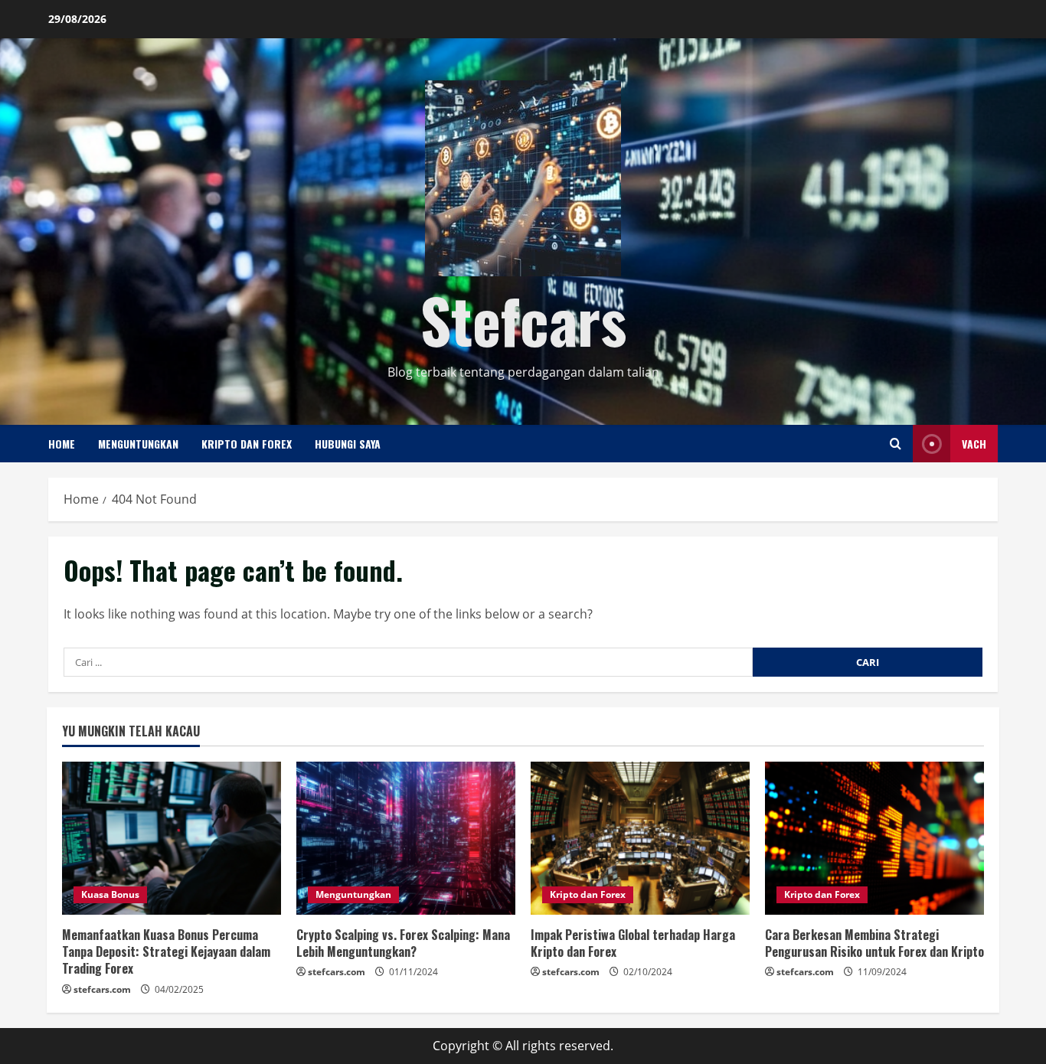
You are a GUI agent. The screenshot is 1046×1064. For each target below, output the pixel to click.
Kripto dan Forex (246, 444)
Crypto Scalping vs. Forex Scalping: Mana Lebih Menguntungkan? (403, 943)
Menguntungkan (138, 444)
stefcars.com (102, 989)
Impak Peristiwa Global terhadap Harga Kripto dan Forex (633, 943)
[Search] (895, 444)
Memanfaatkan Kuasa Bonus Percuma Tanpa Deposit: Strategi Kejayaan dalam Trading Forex (166, 951)
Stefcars (523, 319)
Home (61, 444)
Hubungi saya (348, 444)
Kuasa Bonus (110, 894)
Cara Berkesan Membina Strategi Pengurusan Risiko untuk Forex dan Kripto (874, 943)
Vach (974, 444)
